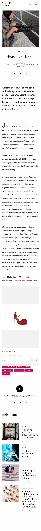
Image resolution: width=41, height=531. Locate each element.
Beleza (24, 467)
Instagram (25, 281)
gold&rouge (23, 367)
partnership (9, 367)
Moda (24, 447)
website (17, 281)
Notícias (31, 488)
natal (6, 373)
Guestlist (20, 51)
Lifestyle (25, 426)
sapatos (18, 370)
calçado (7, 370)
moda (28, 370)
